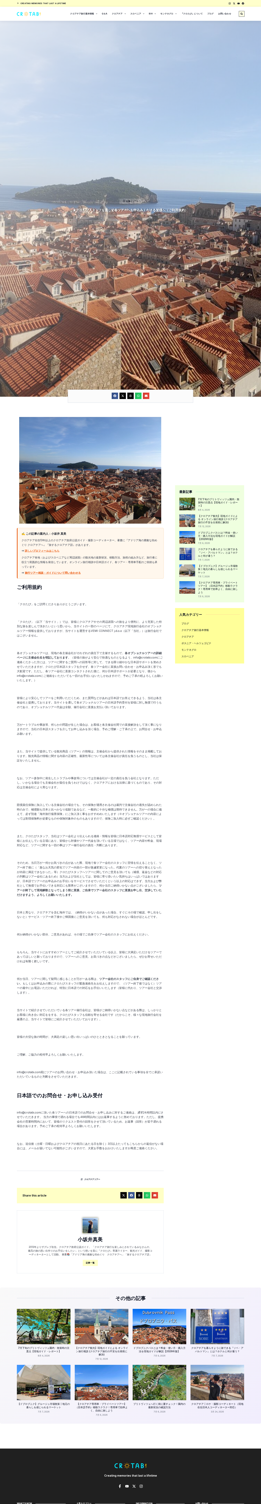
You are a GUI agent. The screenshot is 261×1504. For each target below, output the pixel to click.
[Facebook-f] (120, 1486)
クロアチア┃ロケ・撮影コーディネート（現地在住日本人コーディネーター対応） (217, 1405)
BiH (151, 13)
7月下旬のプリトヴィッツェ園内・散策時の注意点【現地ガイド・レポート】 (218, 502)
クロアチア (117, 13)
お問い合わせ (224, 13)
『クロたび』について (192, 13)
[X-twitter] (234, 3)
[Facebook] (243, 3)
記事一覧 (90, 1262)
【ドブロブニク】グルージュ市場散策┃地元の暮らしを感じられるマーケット (218, 569)
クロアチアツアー (92, 1179)
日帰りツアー (132, 201)
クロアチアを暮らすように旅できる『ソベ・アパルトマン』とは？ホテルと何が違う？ (218, 552)
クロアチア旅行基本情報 (82, 13)
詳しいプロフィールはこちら (42, 550)
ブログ (210, 13)
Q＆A (104, 13)
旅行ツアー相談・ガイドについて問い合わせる (53, 572)
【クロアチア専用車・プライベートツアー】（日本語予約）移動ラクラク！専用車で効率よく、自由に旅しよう (218, 587)
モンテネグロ (166, 13)
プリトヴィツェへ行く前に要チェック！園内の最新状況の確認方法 (159, 1405)
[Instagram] (230, 3)
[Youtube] (238, 3)
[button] (241, 14)
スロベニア (135, 13)
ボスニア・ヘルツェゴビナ (196, 643)
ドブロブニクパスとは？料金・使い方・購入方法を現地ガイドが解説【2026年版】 (218, 535)
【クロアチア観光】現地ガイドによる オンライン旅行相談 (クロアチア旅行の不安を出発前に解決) (218, 519)
